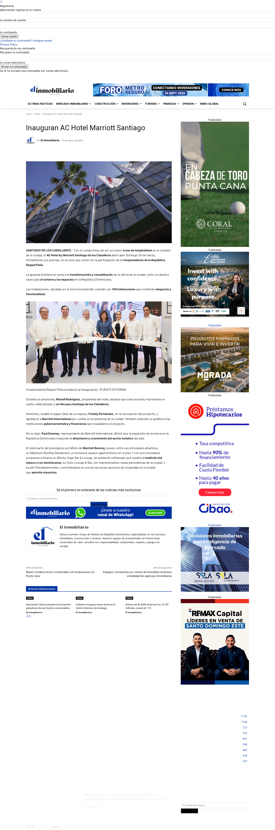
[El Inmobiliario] (31, 140)
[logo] (51, 90)
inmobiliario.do (42, 826)
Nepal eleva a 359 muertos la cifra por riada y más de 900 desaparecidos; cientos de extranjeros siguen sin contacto (60, 719)
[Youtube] (247, 75)
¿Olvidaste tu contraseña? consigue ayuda (26, 40)
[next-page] (30, 616)
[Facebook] (226, 75)
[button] (244, 103)
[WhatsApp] (76, 152)
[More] (85, 152)
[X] (241, 75)
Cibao (37, 114)
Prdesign (65, 826)
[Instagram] (231, 75)
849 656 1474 (140, 807)
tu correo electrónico (12, 62)
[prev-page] (27, 616)
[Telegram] (58, 152)
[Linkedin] (236, 75)
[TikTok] (54, 796)
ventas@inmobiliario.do (115, 807)
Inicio (29, 114)
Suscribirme (99, 504)
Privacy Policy (8, 44)
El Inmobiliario (50, 140)
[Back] (1, 2)
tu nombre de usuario (13, 20)
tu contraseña (8, 32)
